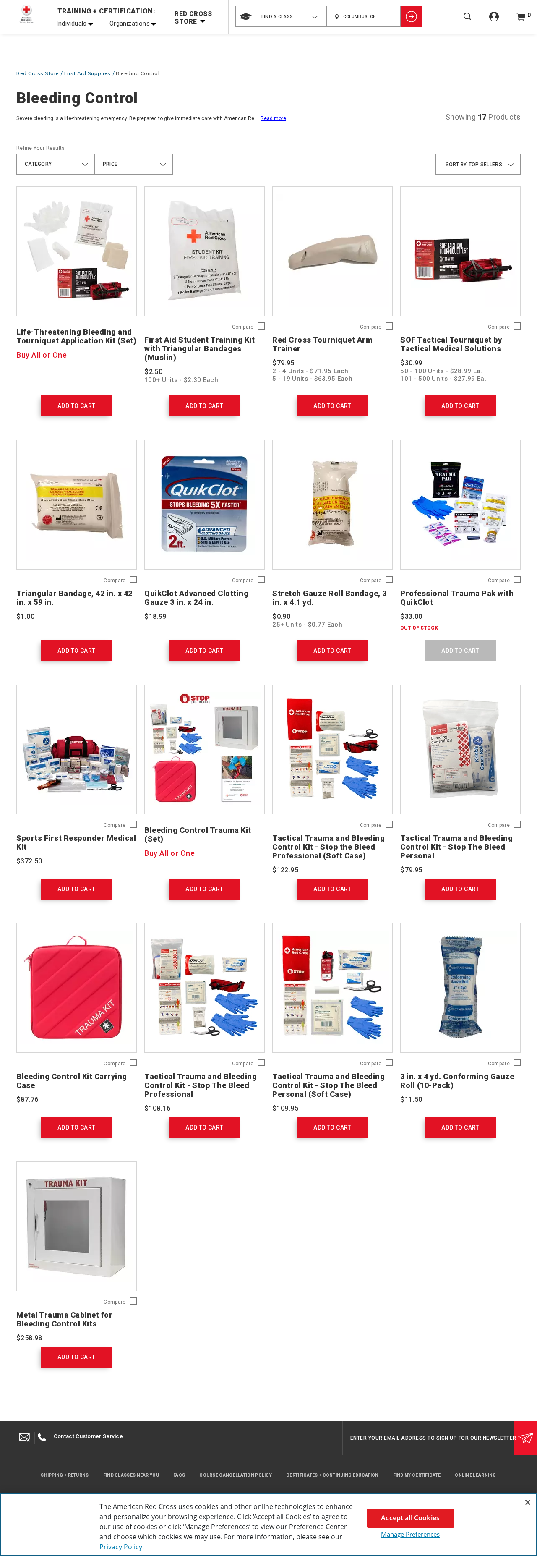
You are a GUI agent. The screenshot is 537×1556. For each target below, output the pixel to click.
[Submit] (525, 1438)
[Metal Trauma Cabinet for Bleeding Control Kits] (76, 1226)
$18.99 (155, 616)
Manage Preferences (410, 1534)
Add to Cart (76, 406)
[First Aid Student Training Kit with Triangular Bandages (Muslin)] (204, 251)
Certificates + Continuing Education (332, 1475)
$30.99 (411, 363)
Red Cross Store (37, 73)
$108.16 (157, 1108)
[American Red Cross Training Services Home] (26, 14)
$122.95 (285, 870)
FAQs (179, 1475)
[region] (268, 1524)
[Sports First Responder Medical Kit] (76, 749)
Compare (243, 327)
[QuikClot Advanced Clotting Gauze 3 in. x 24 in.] (204, 504)
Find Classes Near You (131, 1475)
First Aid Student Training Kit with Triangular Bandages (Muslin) (199, 348)
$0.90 (281, 616)
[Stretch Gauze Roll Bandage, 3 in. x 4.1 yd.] (332, 504)
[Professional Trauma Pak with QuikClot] (460, 504)
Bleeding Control (137, 73)
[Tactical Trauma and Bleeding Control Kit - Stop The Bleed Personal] (460, 749)
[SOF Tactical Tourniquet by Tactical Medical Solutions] (460, 251)
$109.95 (285, 1108)
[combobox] (281, 16)
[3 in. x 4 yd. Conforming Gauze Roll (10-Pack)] (460, 987)
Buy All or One (41, 354)
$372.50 (29, 861)
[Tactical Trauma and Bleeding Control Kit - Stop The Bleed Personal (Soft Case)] (332, 987)
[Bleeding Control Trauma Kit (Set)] (204, 749)
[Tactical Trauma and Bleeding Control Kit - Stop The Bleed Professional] (204, 987)
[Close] (528, 1502)
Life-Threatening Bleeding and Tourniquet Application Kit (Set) (76, 336)
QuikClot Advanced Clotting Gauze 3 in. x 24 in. (196, 598)
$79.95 (283, 363)
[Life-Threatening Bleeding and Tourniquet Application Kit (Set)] (76, 251)
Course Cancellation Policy (235, 1475)
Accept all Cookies (410, 1517)
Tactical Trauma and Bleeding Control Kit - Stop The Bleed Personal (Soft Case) (328, 1085)
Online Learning (475, 1475)
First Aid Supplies (87, 73)
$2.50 (153, 372)
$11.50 (411, 1100)
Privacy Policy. (121, 1546)
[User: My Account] (494, 21)
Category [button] (38, 164)
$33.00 (411, 616)
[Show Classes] (411, 16)
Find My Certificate (417, 1475)
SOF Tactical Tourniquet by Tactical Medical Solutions (451, 344)
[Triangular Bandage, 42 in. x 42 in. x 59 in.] (76, 504)
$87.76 (27, 1100)
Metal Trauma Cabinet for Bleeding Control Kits (64, 1319)
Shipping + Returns (65, 1475)
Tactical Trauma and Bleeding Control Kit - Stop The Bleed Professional (200, 1085)
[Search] (467, 22)
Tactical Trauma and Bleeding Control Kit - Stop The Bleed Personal (456, 847)
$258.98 (29, 1338)
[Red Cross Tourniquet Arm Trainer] (332, 251)
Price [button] (110, 164)
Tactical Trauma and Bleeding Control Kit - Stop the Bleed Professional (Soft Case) (328, 847)
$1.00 (25, 616)
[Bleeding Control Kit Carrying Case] (76, 987)
